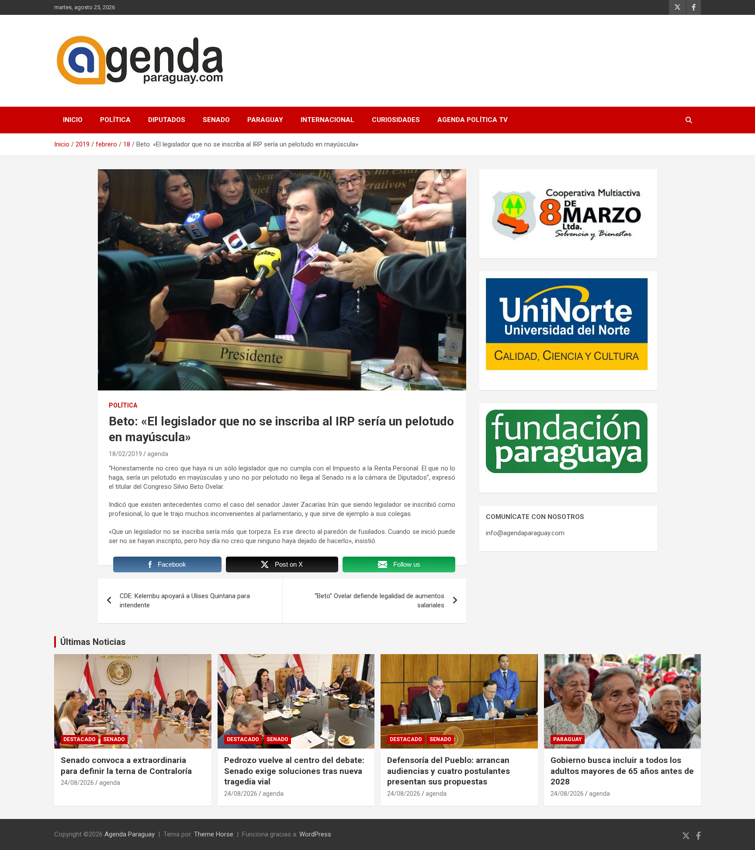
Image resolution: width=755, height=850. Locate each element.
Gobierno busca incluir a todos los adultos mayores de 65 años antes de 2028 (622, 771)
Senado (216, 120)
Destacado (79, 739)
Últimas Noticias (93, 642)
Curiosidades (396, 120)
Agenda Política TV (472, 120)
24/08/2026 (77, 782)
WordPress (315, 834)
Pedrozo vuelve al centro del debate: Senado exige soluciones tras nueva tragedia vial (294, 771)
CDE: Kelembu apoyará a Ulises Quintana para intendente (185, 600)
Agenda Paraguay (129, 834)
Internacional (327, 120)
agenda (157, 453)
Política (115, 120)
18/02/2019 (125, 453)
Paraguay (265, 120)
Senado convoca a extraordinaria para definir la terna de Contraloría (126, 765)
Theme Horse (213, 834)
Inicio (73, 120)
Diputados (166, 120)
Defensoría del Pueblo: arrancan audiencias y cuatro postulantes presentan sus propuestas (448, 771)
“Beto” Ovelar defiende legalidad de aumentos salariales (379, 600)
